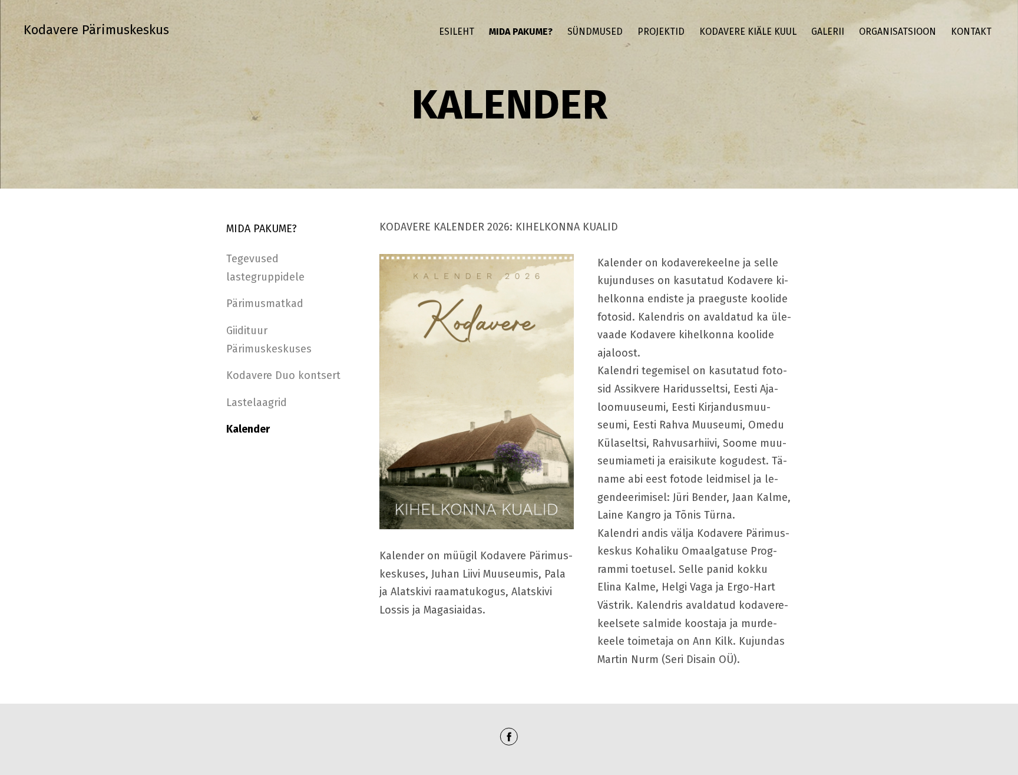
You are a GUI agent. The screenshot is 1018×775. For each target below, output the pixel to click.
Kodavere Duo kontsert (283, 375)
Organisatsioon (897, 31)
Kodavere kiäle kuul (747, 31)
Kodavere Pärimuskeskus (96, 30)
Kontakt (971, 31)
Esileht (456, 31)
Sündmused (595, 31)
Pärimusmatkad (264, 303)
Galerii (827, 31)
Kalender (248, 429)
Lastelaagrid (256, 402)
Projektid (661, 31)
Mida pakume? (521, 31)
